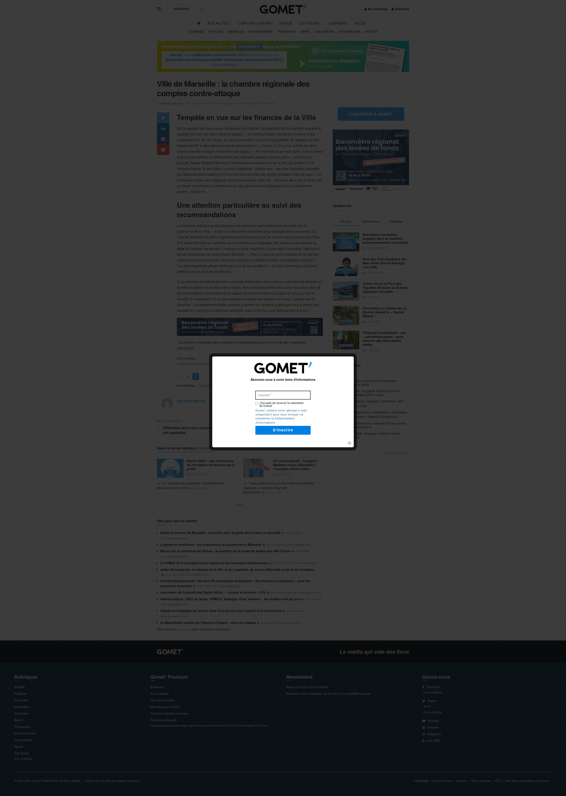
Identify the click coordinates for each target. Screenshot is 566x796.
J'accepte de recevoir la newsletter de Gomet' (281, 404)
